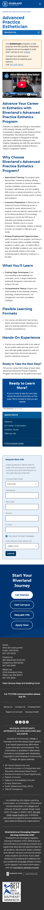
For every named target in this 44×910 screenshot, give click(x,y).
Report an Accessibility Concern (20, 780)
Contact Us (20, 707)
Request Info (22, 614)
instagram (27, 722)
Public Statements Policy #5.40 (19, 786)
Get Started (22, 594)
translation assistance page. (26, 867)
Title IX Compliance (13, 789)
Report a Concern (14, 712)
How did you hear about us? (19, 541)
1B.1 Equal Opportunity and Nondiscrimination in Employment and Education (22, 768)
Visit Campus (22, 604)
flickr (20, 722)
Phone (9, 513)
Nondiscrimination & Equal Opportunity (23, 774)
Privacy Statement (13, 783)
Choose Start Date (14, 479)
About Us (8, 707)
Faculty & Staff (31, 712)
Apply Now (22, 625)
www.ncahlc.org (20, 815)
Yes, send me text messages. (21, 536)
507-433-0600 (16, 64)
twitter (23, 722)
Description (10, 32)
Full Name (10, 490)
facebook (16, 722)
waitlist (27, 52)
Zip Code (10, 502)
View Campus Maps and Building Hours (21, 683)
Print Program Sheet (15, 443)
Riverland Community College (13, 4)
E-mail (9, 525)
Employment (34, 707)
